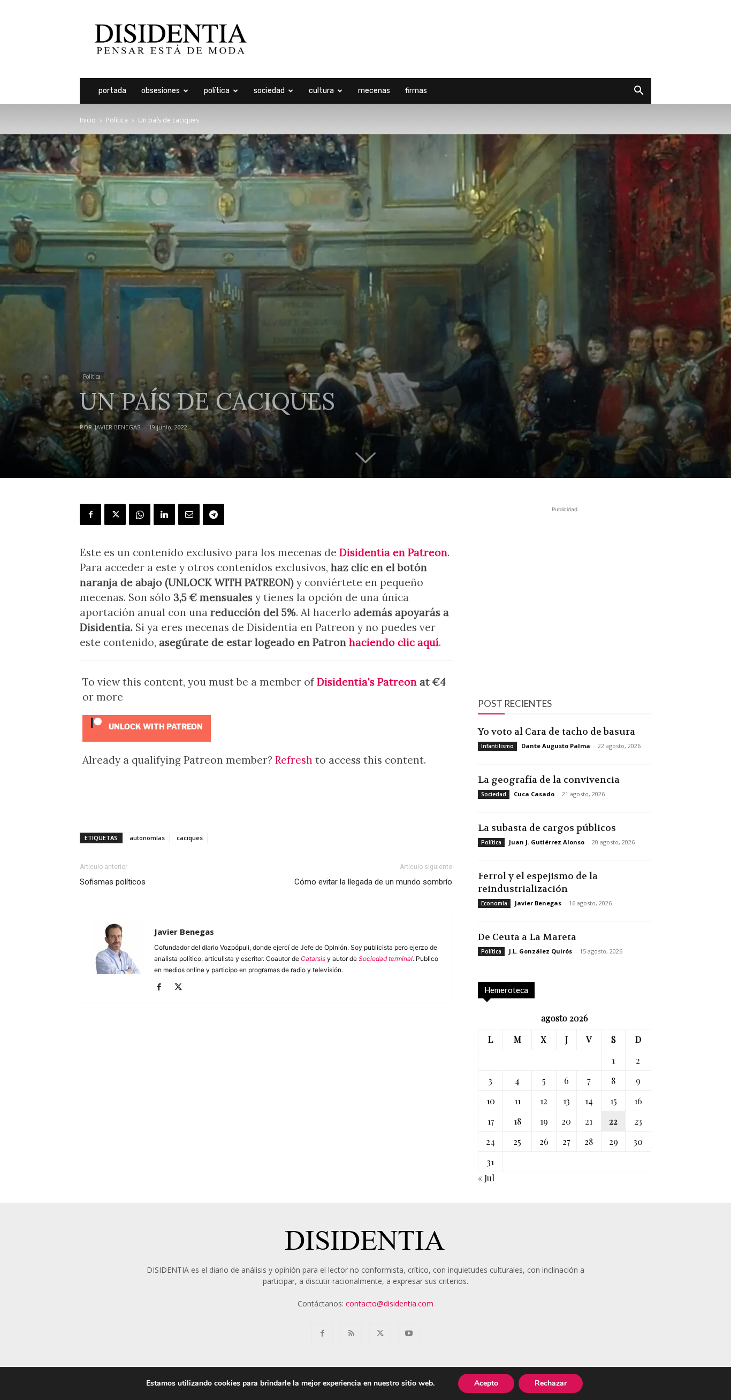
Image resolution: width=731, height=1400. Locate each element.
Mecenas (374, 90)
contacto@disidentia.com (389, 1303)
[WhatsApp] (139, 514)
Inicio (88, 120)
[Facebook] (90, 514)
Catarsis (313, 959)
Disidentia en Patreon (393, 552)
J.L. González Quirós (540, 951)
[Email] (189, 514)
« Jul (486, 1177)
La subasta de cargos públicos (547, 828)
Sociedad (269, 90)
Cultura (321, 90)
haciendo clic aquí (394, 642)
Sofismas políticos (113, 882)
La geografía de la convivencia (549, 780)
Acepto (486, 1383)
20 (566, 1121)
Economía (494, 903)
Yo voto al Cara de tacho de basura (556, 731)
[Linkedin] (164, 514)
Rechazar (551, 1383)
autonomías (147, 838)
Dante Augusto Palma (555, 746)
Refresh (294, 759)
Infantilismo (497, 746)
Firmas (416, 90)
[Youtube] (409, 1333)
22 (613, 1121)
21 (588, 1121)
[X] (115, 514)
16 (638, 1100)
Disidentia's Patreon (367, 681)
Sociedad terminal (386, 959)
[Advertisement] (456, 39)
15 (613, 1100)
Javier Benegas (117, 427)
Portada (112, 90)
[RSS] (351, 1333)
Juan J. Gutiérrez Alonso (546, 842)
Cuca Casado (534, 794)
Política (217, 90)
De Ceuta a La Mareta (527, 937)
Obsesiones (160, 90)
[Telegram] (213, 514)
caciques (190, 838)
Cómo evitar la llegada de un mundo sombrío (373, 882)
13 (566, 1100)
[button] (638, 92)
